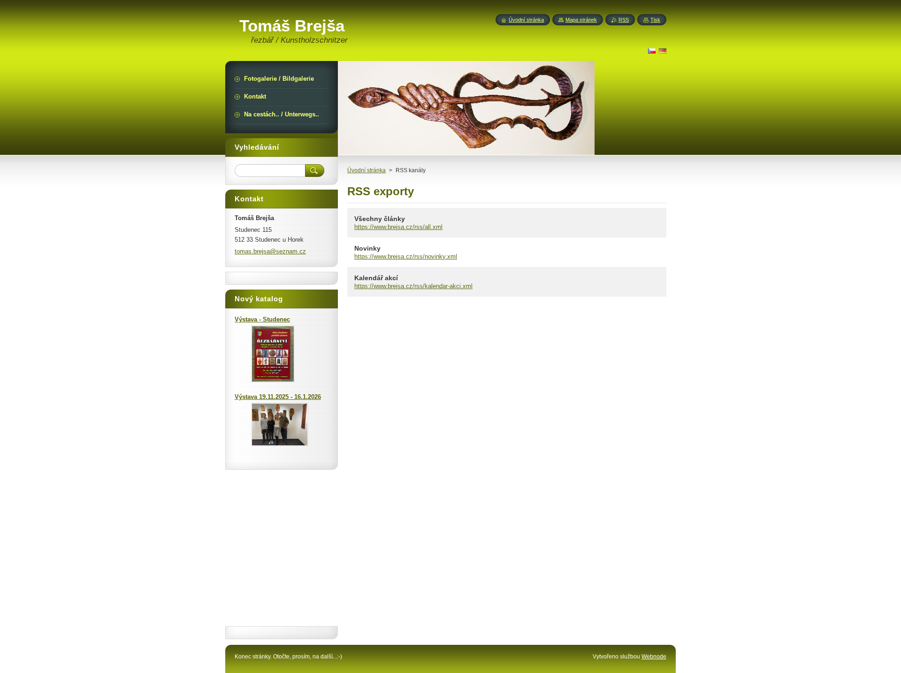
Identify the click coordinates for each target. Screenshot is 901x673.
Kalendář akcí (376, 278)
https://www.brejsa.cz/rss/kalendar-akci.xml (413, 286)
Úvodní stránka (366, 170)
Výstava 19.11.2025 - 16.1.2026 (278, 396)
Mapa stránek (581, 20)
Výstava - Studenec (262, 319)
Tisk (655, 20)
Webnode (653, 656)
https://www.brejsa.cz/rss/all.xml (398, 226)
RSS (623, 20)
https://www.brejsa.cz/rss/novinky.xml (405, 256)
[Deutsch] (662, 50)
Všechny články (379, 218)
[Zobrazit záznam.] (273, 380)
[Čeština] (652, 50)
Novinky (367, 248)
